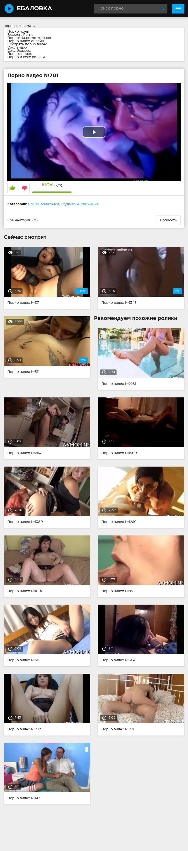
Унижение (90, 204)
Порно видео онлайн (25, 41)
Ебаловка (34, 8)
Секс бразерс (19, 50)
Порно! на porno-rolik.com (30, 38)
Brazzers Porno (20, 34)
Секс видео (17, 47)
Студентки (70, 204)
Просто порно (19, 53)
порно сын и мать (19, 26)
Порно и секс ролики (26, 57)
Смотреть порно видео (27, 44)
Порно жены (18, 31)
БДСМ (33, 204)
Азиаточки (49, 204)
